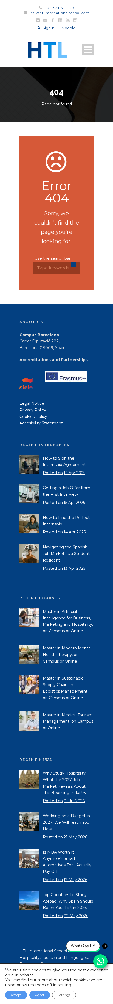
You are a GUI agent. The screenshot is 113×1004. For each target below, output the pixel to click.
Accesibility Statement (41, 423)
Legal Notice (31, 403)
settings (65, 984)
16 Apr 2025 (74, 472)
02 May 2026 (76, 915)
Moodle (68, 28)
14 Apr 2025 (75, 532)
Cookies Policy (33, 416)
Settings (64, 995)
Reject (39, 995)
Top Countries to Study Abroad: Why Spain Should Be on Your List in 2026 (68, 901)
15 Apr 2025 (74, 502)
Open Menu (88, 49)
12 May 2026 (75, 879)
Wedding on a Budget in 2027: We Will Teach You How (66, 822)
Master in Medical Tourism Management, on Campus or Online (68, 722)
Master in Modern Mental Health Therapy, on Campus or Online (67, 655)
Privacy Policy (32, 409)
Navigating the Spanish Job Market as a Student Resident (66, 554)
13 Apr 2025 (74, 568)
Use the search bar (52, 258)
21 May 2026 (75, 837)
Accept (16, 995)
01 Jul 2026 (74, 800)
